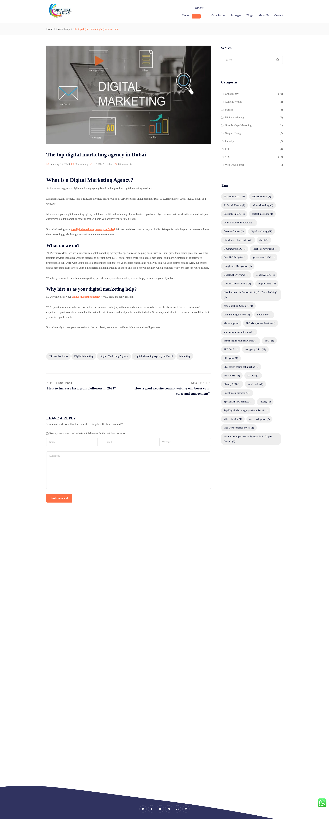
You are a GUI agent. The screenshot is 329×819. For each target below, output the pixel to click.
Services (199, 7)
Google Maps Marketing (238, 125)
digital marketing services (238, 240)
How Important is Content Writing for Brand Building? (250, 295)
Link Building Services (237, 314)
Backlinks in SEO (234, 213)
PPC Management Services (260, 323)
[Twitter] (143, 808)
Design (229, 109)
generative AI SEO (264, 257)
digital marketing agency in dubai (153, 356)
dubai (263, 240)
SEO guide (231, 358)
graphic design (267, 283)
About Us (263, 15)
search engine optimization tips (240, 340)
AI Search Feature (234, 205)
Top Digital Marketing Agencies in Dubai (245, 410)
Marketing (184, 356)
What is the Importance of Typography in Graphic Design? (248, 439)
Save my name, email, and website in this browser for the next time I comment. (88, 433)
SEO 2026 (230, 349)
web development (259, 419)
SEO (227, 156)
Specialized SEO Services (238, 401)
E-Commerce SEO (235, 248)
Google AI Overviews (236, 274)
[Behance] (177, 808)
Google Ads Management (238, 266)
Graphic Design (233, 133)
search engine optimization (239, 332)
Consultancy (63, 29)
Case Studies (218, 15)
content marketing (262, 213)
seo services (232, 375)
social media (255, 384)
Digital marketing (234, 117)
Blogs (249, 15)
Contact (278, 15)
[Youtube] (160, 808)
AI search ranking (262, 205)
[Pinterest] (168, 808)
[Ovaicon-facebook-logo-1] (151, 808)
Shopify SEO (232, 384)
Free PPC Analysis (234, 257)
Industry (229, 141)
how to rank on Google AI (238, 305)
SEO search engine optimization (241, 366)
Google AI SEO (265, 274)
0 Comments (125, 164)
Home (185, 15)
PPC (227, 149)
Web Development (235, 164)
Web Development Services (239, 427)
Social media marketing (237, 393)
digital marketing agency (114, 356)
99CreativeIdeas (261, 196)
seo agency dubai (255, 349)
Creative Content (234, 231)
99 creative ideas (58, 356)
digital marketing (83, 356)
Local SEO (264, 314)
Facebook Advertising (265, 248)
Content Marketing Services (239, 222)
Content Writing (233, 101)
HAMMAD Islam (103, 164)
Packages (236, 15)
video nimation (233, 419)
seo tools (253, 375)
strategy (265, 401)
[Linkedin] (186, 808)
